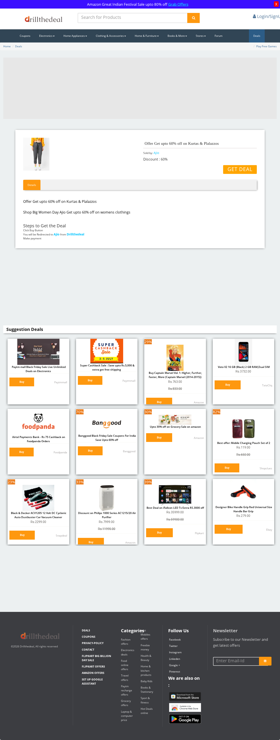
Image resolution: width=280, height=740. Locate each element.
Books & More (176, 36)
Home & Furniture (146, 36)
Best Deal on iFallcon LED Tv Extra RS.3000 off (175, 508)
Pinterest (174, 671)
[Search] (193, 18)
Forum (218, 36)
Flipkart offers (93, 666)
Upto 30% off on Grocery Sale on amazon (175, 427)
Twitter (173, 646)
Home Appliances (74, 36)
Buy (21, 381)
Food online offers (124, 665)
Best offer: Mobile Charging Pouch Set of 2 (243, 443)
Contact (88, 650)
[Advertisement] (140, 88)
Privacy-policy (92, 643)
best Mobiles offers (145, 635)
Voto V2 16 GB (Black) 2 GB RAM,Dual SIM (243, 367)
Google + (174, 665)
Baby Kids (146, 681)
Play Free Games (266, 46)
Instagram (175, 652)
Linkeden (174, 659)
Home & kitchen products (146, 670)
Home (7, 46)
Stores (200, 36)
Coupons (25, 36)
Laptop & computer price (127, 716)
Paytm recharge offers (126, 690)
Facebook (175, 639)
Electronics (45, 36)
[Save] (265, 661)
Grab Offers (178, 4)
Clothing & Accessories (110, 36)
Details (32, 185)
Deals (256, 36)
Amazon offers (93, 673)
